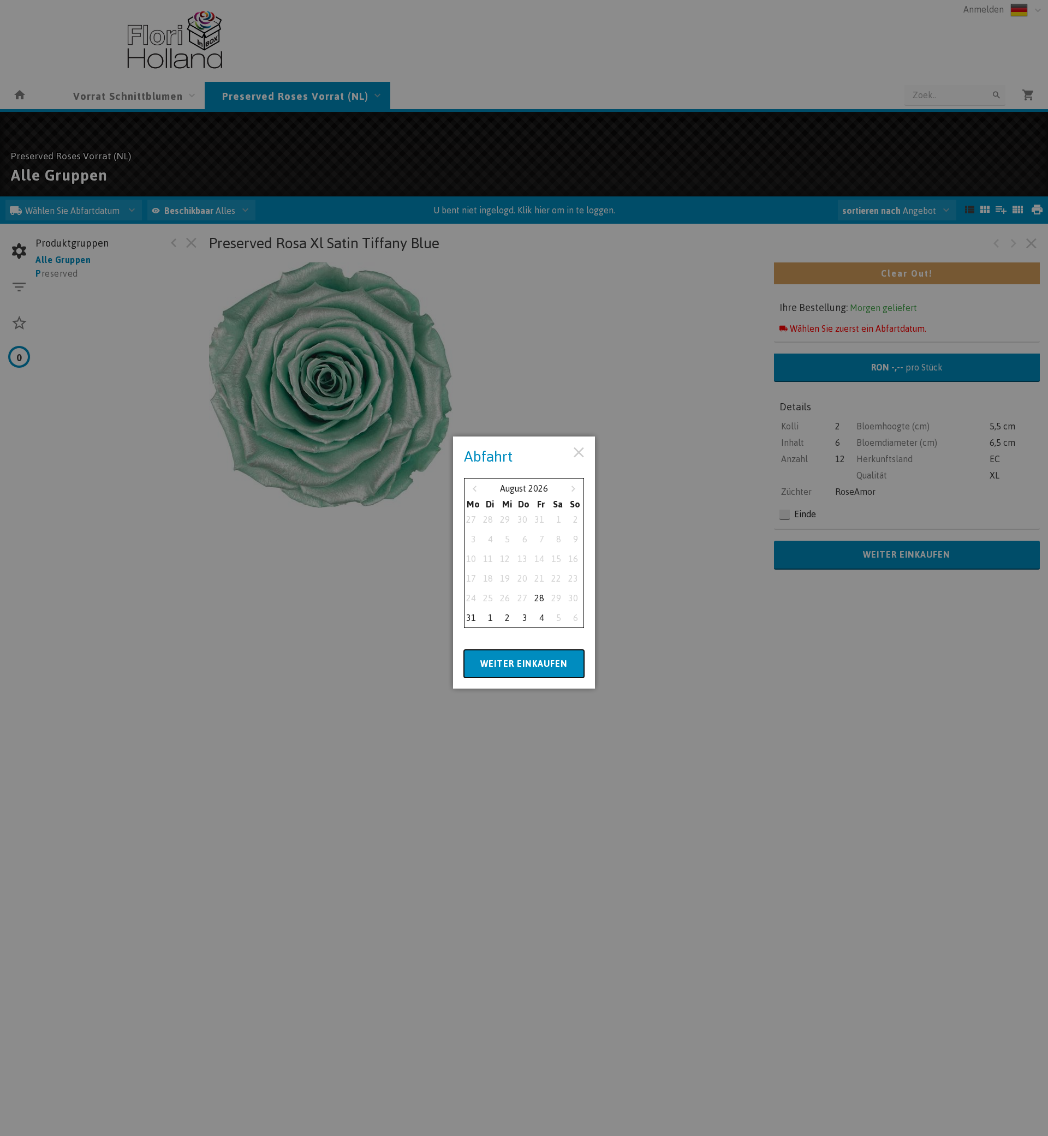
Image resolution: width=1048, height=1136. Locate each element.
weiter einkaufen (524, 663)
